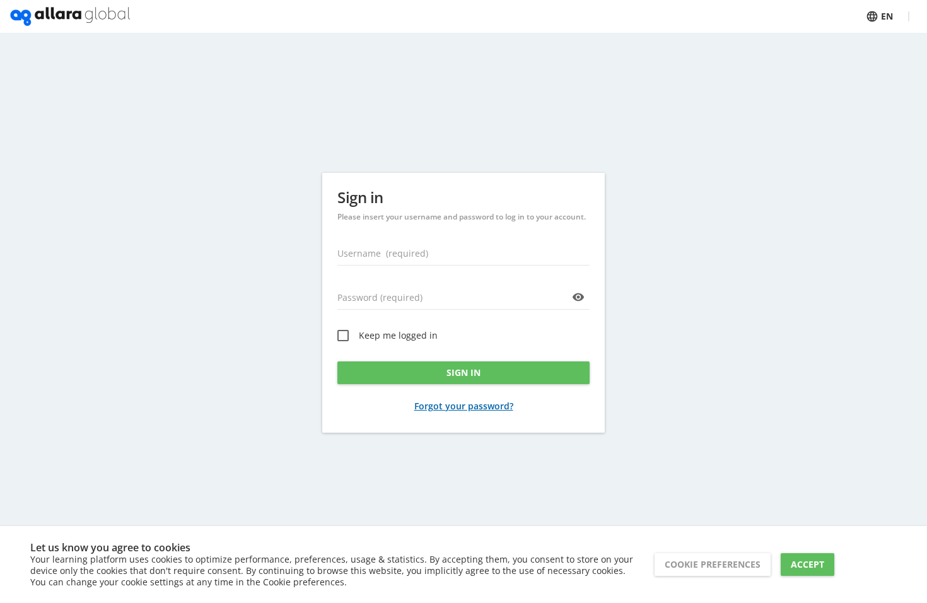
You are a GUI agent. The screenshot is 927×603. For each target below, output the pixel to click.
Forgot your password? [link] (463, 406)
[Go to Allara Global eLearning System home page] (70, 16)
